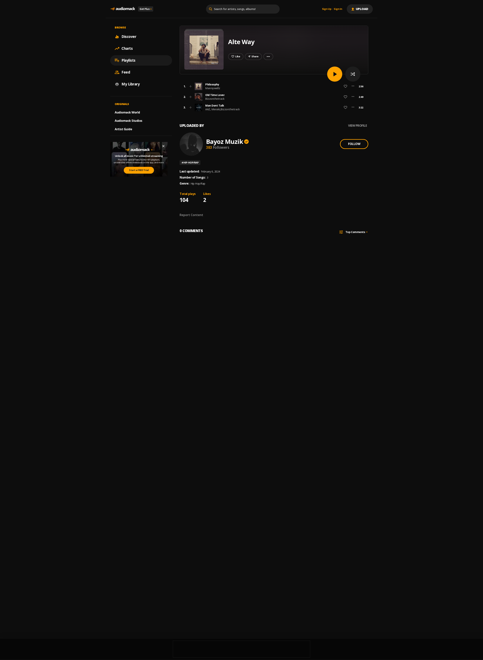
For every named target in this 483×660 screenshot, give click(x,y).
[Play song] (334, 74)
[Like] (345, 86)
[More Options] (353, 86)
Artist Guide (123, 129)
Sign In (338, 9)
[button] (273, 86)
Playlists (128, 60)
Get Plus (146, 9)
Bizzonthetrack (214, 98)
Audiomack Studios (128, 121)
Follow (354, 144)
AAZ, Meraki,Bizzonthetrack (222, 109)
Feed (126, 72)
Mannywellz (212, 88)
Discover (129, 36)
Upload (362, 9)
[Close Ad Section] (163, 146)
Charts (127, 48)
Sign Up (326, 9)
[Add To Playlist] (190, 86)
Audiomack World (127, 112)
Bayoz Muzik (224, 141)
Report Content (191, 215)
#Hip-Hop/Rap (190, 162)
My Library (131, 84)
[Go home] (122, 9)
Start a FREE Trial (139, 170)
